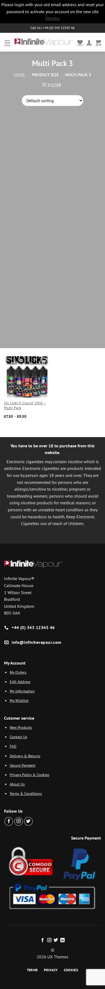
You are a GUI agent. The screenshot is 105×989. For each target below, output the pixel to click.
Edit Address (20, 681)
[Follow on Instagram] (18, 821)
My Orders (18, 672)
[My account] (89, 42)
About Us (17, 784)
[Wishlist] (80, 42)
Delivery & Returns (25, 755)
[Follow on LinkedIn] (62, 940)
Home (20, 74)
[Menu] (7, 42)
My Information (22, 691)
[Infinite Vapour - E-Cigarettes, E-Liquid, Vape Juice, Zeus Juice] (44, 42)
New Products (21, 727)
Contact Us (18, 736)
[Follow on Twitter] (28, 821)
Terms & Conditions (26, 793)
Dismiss (53, 18)
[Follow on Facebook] (8, 821)
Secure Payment (23, 765)
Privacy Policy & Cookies (29, 774)
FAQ (13, 746)
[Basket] (98, 42)
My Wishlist (19, 700)
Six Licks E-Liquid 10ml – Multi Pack (25, 405)
